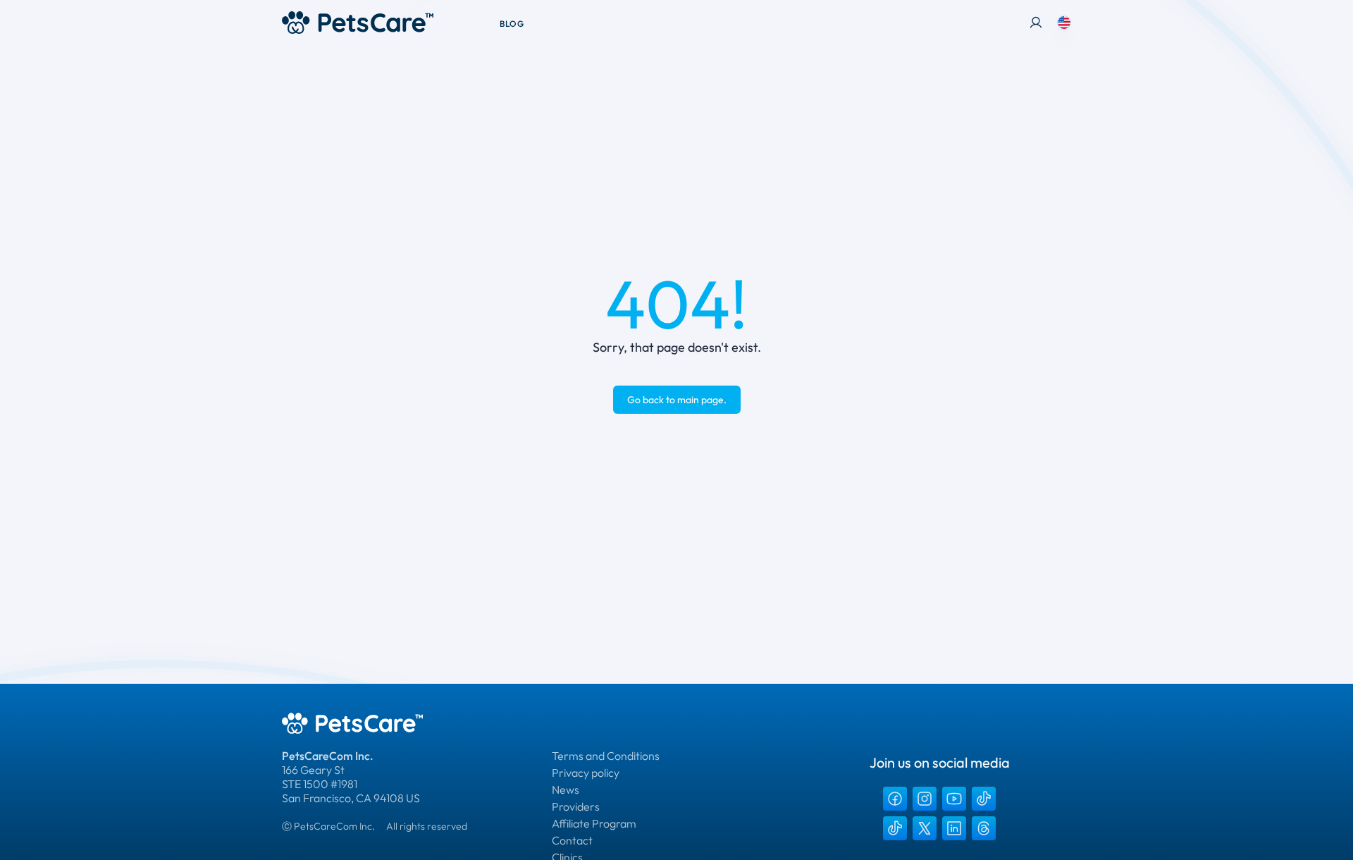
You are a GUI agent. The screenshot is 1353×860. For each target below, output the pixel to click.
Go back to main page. (677, 399)
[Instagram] (925, 799)
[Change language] (1064, 23)
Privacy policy (585, 773)
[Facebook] (895, 799)
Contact (572, 840)
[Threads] (984, 828)
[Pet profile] (1036, 23)
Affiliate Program (594, 823)
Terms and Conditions (606, 756)
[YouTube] (954, 799)
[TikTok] (984, 799)
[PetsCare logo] (357, 22)
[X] (925, 828)
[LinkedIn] (954, 828)
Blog (512, 23)
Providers (576, 806)
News (565, 789)
